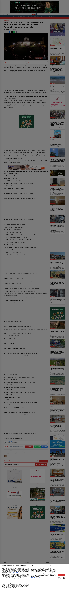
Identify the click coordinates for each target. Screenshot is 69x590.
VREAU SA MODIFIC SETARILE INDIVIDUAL (61, 578)
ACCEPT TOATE (61, 574)
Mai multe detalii (15, 572)
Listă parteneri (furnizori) (35, 577)
